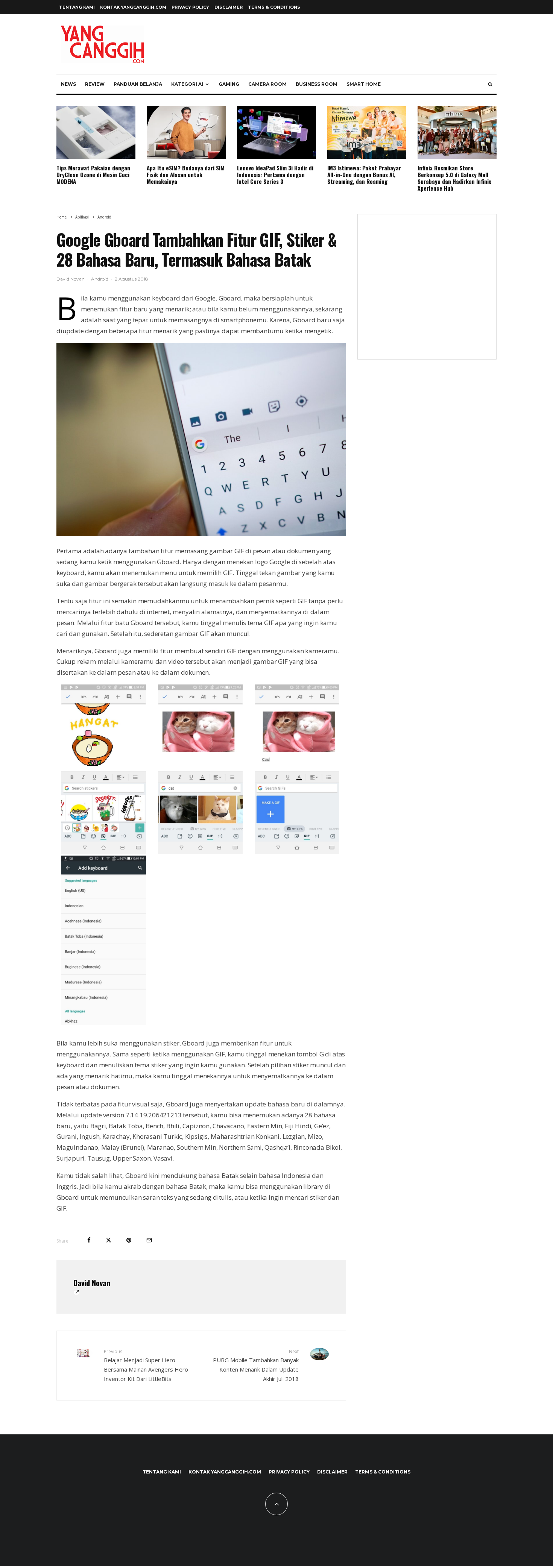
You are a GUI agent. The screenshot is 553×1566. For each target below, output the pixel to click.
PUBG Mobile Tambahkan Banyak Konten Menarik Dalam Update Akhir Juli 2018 (256, 1365)
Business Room (316, 84)
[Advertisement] (427, 291)
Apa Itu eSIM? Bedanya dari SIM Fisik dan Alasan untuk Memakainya (186, 174)
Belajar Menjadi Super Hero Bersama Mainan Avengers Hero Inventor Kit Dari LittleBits (146, 1365)
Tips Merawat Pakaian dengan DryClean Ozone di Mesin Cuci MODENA (93, 174)
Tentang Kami (77, 7)
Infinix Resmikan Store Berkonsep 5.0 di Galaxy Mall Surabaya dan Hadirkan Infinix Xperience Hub (454, 177)
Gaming (229, 84)
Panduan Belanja (138, 84)
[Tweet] (108, 1240)
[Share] (89, 1240)
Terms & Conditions (274, 7)
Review (95, 84)
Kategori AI (187, 84)
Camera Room (267, 84)
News (68, 84)
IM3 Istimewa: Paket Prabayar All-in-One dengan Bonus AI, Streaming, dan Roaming (364, 174)
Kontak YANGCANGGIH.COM (133, 7)
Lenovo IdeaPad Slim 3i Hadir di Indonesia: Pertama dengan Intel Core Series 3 (275, 174)
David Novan (70, 279)
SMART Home (363, 84)
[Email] (149, 1240)
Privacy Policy (190, 7)
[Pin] (128, 1240)
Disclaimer (228, 7)
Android (99, 279)
